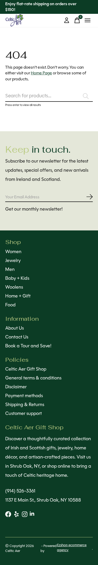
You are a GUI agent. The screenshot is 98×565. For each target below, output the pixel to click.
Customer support (23, 413)
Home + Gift (18, 296)
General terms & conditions (33, 377)
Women (13, 251)
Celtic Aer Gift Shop (25, 369)
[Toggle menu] (87, 20)
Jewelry (13, 260)
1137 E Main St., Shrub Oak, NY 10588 (43, 500)
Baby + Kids (17, 278)
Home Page (41, 73)
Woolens (14, 287)
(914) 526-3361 (20, 490)
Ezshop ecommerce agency (72, 547)
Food (10, 304)
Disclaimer (16, 386)
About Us (14, 328)
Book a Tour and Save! (28, 345)
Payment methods (24, 395)
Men (10, 269)
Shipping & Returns (24, 404)
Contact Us (16, 337)
